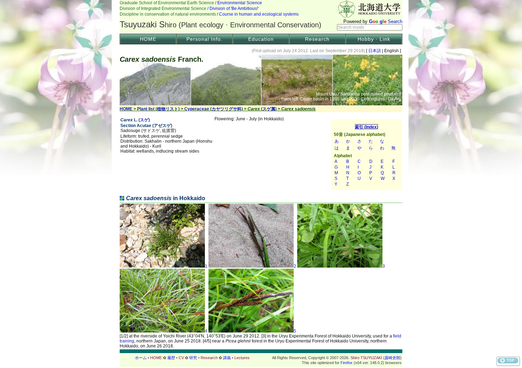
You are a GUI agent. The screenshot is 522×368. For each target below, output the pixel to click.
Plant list (145, 108)
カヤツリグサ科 (226, 108)
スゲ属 (268, 108)
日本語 (374, 50)
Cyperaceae (196, 108)
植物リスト (167, 108)
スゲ (144, 119)
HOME (148, 39)
